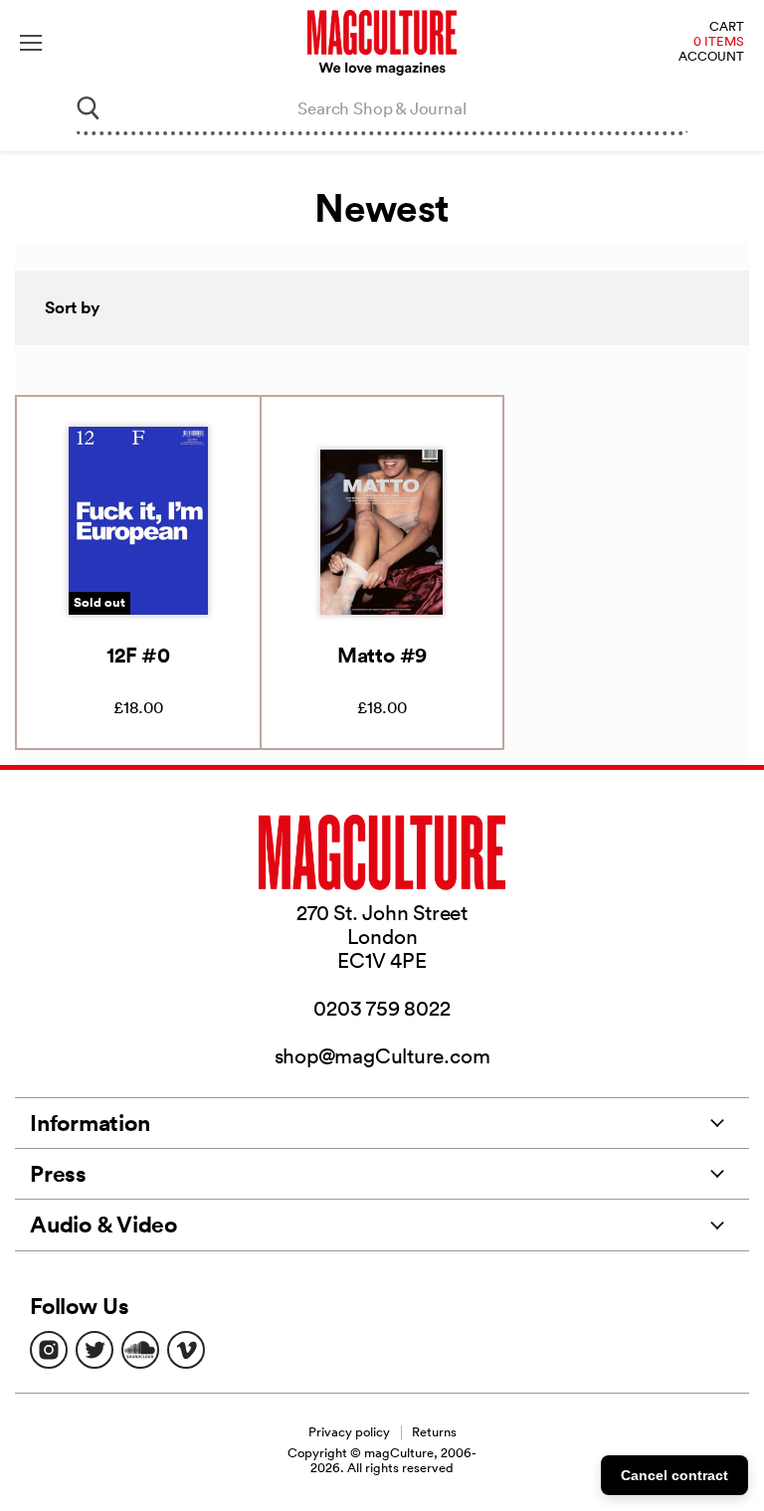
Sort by (72, 307)
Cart (726, 27)
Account (711, 57)
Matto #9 (382, 654)
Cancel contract (674, 1475)
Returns (434, 1431)
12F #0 (138, 654)
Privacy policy (349, 1431)
